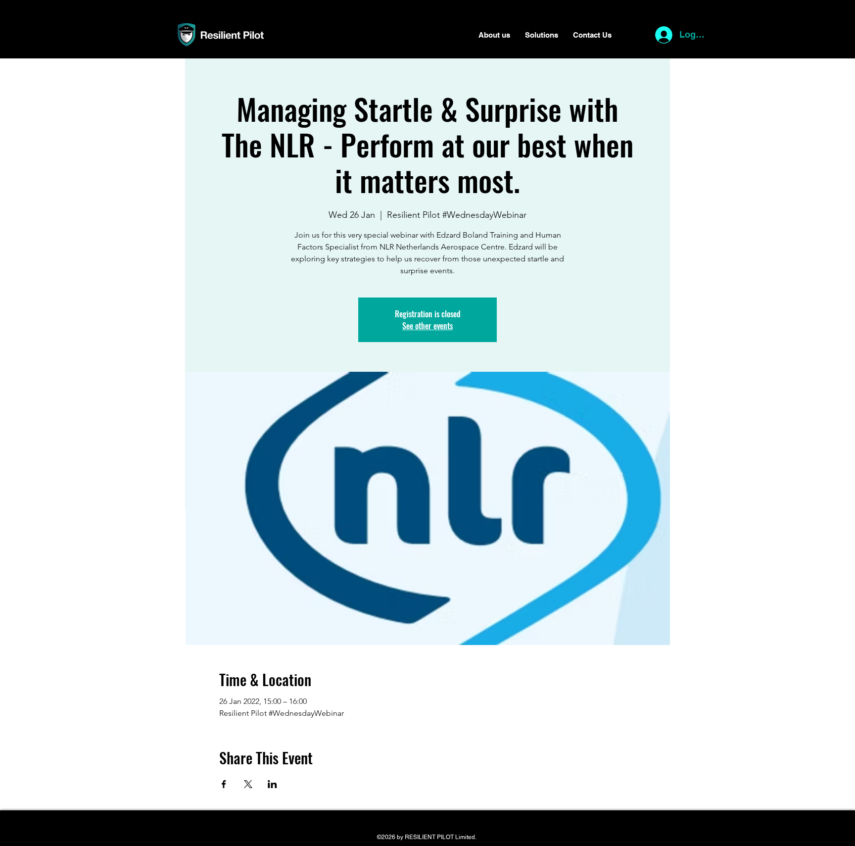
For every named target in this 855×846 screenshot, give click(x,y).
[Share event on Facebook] (224, 784)
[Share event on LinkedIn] (272, 784)
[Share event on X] (248, 784)
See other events (427, 326)
